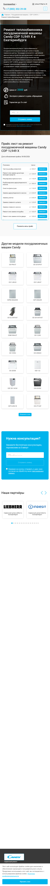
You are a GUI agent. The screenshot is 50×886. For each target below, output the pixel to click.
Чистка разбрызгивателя (12, 169)
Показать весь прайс (25, 226)
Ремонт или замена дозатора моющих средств (13, 174)
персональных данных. (24, 126)
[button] (41, 492)
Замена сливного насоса (12, 207)
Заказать (42, 169)
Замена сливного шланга (12, 202)
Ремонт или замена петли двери (14, 216)
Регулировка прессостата (12, 179)
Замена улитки (8, 198)
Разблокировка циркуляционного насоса (15, 183)
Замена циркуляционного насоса (14, 193)
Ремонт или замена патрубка (13, 212)
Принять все (25, 882)
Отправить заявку (25, 119)
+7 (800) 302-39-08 (16, 9)
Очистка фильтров (10, 188)
